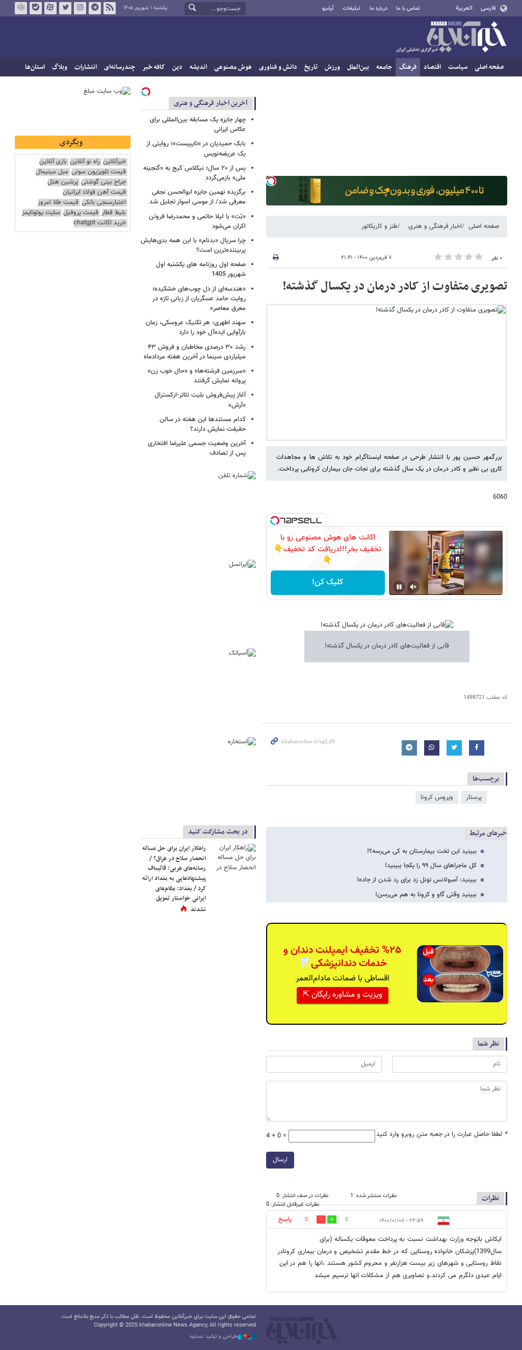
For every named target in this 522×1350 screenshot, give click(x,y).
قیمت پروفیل (80, 213)
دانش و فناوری (278, 67)
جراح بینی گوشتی (103, 182)
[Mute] (413, 587)
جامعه (384, 67)
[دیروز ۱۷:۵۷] (233, 859)
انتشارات (85, 67)
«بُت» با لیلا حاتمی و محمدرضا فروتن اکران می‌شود (197, 221)
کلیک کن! (327, 582)
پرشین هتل (62, 182)
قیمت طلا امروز (58, 202)
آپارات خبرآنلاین (50, 8)
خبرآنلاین (451, 37)
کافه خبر (153, 67)
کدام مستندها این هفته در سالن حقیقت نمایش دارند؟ (203, 424)
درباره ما (378, 8)
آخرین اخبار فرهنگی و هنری (211, 103)
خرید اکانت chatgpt (99, 223)
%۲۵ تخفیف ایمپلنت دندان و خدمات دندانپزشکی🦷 (342, 957)
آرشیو (328, 8)
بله (36, 8)
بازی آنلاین (53, 162)
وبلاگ (59, 67)
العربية (464, 8)
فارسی (488, 8)
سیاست (457, 67)
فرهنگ (407, 67)
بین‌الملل (358, 67)
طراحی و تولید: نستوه (214, 1337)
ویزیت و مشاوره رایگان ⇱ (342, 995)
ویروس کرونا (437, 797)
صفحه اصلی (489, 67)
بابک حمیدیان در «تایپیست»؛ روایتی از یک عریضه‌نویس (196, 149)
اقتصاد (432, 67)
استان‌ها (35, 67)
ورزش (332, 67)
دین (177, 67)
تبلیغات (351, 8)
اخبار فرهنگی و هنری (435, 226)
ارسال (280, 1160)
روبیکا (21, 8)
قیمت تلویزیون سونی (98, 172)
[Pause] (399, 587)
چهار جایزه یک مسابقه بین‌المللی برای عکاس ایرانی (198, 125)
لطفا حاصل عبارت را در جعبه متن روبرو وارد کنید (441, 1134)
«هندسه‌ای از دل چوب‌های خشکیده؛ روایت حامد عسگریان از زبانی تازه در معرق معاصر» (199, 299)
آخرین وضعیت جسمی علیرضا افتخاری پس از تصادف (197, 448)
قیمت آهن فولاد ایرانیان (94, 192)
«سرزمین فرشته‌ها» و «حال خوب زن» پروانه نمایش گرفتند (197, 376)
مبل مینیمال (52, 172)
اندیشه (198, 67)
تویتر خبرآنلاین (65, 8)
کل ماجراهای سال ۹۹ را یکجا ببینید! (431, 866)
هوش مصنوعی (233, 67)
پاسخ (285, 1219)
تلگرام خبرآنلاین (95, 8)
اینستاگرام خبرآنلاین (80, 8)
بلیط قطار (113, 213)
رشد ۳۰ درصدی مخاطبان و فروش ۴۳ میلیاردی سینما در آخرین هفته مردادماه (195, 352)
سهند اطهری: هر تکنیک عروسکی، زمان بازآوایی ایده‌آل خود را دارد (196, 327)
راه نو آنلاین (85, 162)
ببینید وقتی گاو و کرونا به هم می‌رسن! (426, 895)
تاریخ (311, 67)
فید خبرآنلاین (109, 8)
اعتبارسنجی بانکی (104, 202)
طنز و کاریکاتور (379, 226)
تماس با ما (408, 8)
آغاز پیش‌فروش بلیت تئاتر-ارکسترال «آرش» (200, 400)
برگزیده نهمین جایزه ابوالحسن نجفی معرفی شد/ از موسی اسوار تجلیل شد (197, 197)
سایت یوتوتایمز (41, 213)
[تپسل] (271, 181)
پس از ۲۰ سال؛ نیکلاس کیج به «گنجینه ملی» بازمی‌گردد (194, 173)
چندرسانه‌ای (119, 67)
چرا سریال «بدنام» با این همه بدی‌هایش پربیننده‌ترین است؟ (193, 245)
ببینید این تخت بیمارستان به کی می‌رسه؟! (422, 851)
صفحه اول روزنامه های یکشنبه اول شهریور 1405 (201, 269)
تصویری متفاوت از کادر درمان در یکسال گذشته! (394, 286)
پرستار (474, 797)
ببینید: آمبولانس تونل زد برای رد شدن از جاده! (417, 880)
